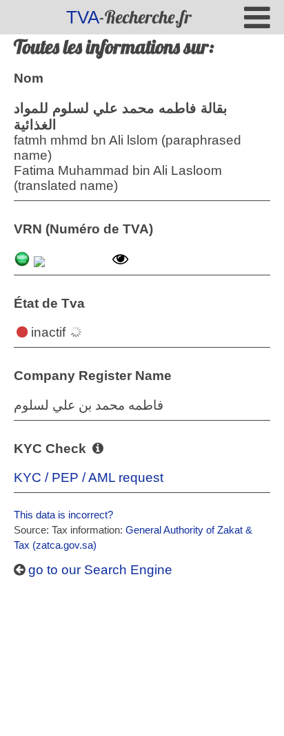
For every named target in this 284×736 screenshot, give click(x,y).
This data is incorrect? (63, 515)
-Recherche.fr (129, 17)
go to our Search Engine (98, 569)
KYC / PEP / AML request (88, 477)
